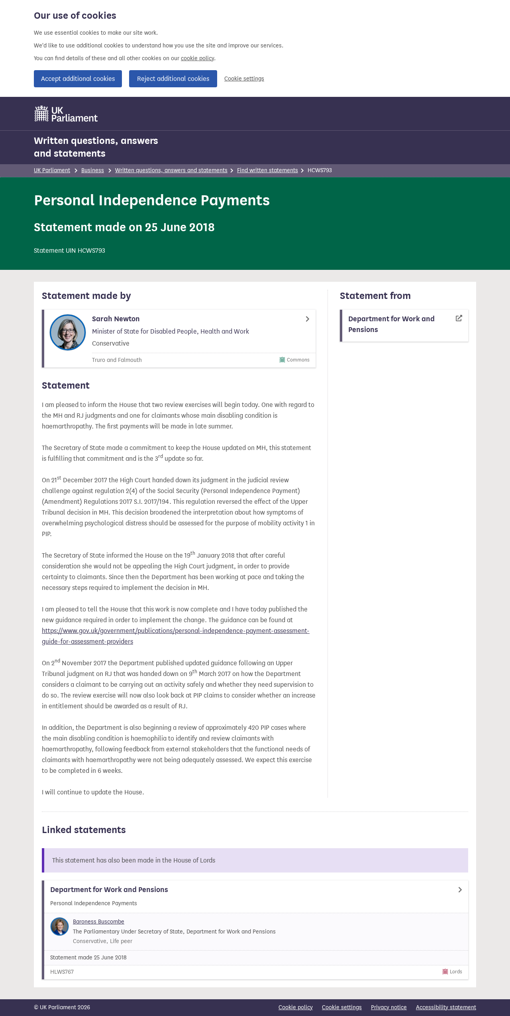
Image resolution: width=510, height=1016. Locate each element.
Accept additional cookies (78, 79)
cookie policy (197, 58)
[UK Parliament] (66, 113)
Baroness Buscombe (98, 921)
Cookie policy (296, 1007)
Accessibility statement (446, 1007)
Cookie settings (244, 78)
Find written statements (267, 170)
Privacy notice (389, 1007)
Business (92, 170)
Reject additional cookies (173, 79)
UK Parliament (52, 170)
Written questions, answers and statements (96, 147)
